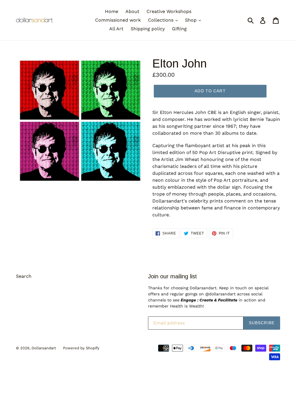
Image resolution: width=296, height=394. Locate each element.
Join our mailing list (172, 276)
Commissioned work (118, 20)
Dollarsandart (44, 348)
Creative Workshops (169, 11)
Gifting (179, 28)
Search (24, 276)
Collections (161, 20)
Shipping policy (148, 28)
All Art (116, 28)
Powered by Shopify (81, 348)
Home (111, 11)
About (132, 11)
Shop (191, 20)
